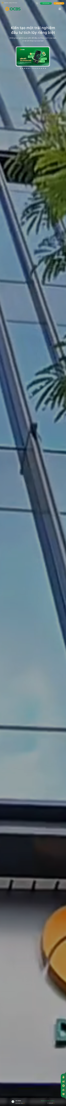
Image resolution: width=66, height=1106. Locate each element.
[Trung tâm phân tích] (63, 1094)
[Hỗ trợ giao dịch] (63, 1090)
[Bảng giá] (63, 1081)
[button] (21, 68)
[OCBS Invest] (63, 1085)
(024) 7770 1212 (13, 2)
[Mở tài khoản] (63, 1077)
